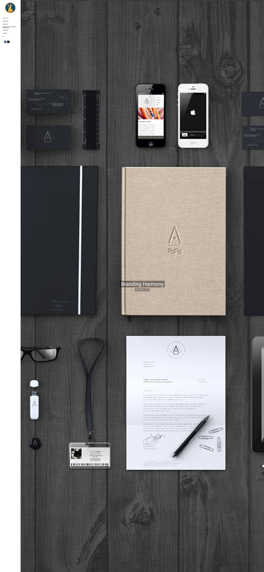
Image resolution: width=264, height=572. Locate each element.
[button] (10, 36)
